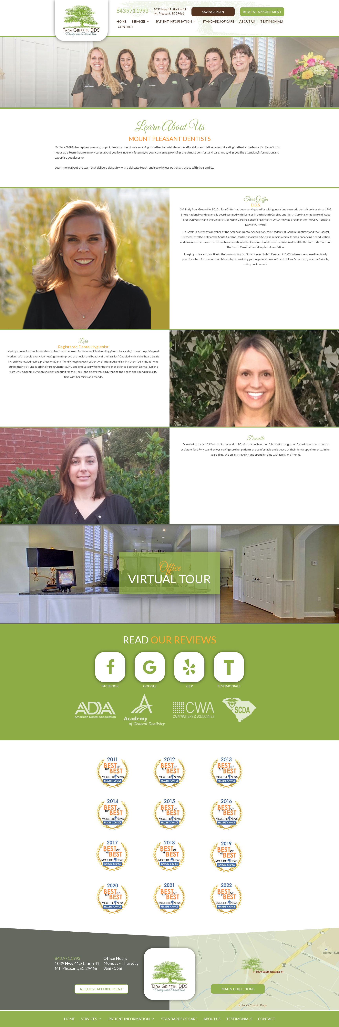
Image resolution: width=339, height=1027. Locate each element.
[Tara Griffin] (169, 977)
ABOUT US (211, 1019)
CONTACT (266, 1019)
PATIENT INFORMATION (129, 1019)
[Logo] (81, 20)
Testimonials (271, 21)
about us (247, 21)
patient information (174, 21)
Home (121, 21)
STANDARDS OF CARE (218, 21)
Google (149, 686)
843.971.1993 (132, 10)
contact (125, 26)
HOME (69, 1019)
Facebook (110, 686)
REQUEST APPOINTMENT (262, 12)
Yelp (189, 686)
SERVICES (89, 1019)
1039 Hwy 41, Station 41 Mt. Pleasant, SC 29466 (77, 966)
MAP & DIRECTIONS (237, 989)
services (138, 21)
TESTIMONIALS (239, 1019)
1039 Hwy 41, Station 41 (170, 11)
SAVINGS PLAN (213, 12)
